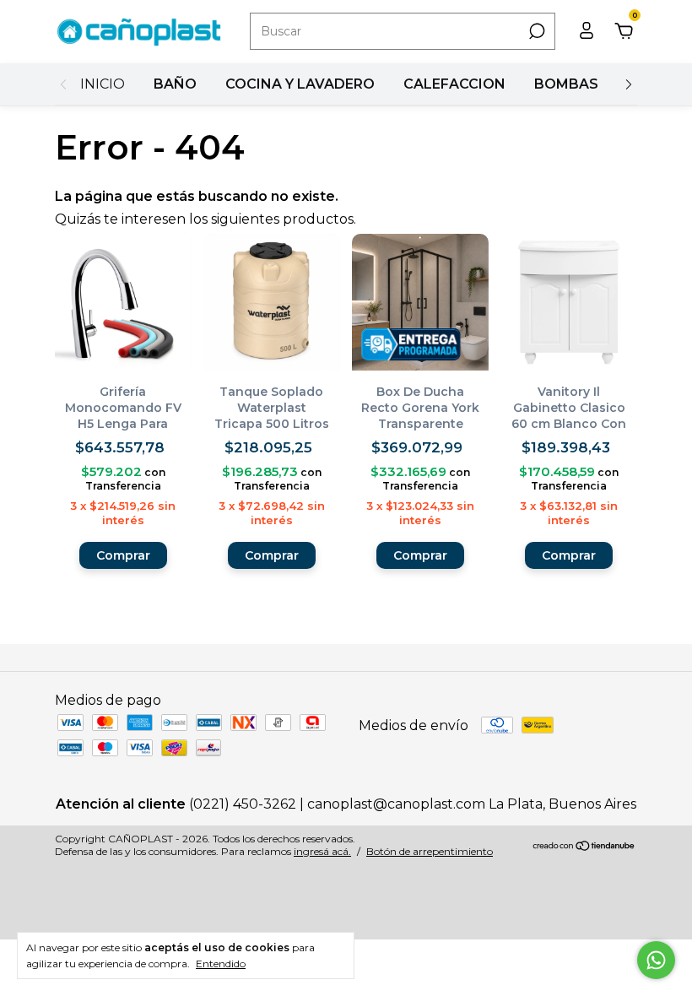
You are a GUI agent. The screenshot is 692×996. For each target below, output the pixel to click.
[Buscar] (535, 31)
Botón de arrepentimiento (429, 851)
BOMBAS (566, 84)
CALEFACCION (454, 84)
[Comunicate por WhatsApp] (656, 960)
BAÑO (175, 84)
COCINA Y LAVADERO (300, 84)
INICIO (102, 84)
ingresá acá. (322, 851)
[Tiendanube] (584, 847)
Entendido (221, 963)
